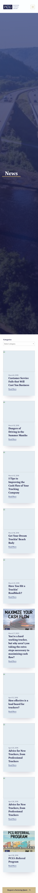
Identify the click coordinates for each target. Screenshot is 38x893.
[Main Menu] (33, 7)
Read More (12, 389)
